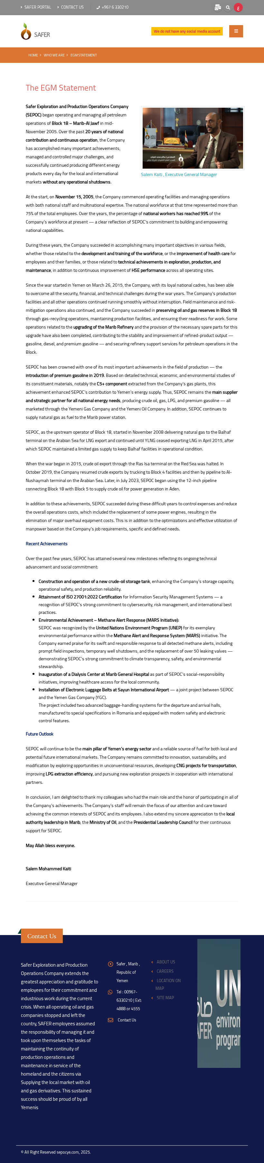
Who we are (54, 55)
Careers (165, 971)
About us (166, 962)
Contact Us (72, 7)
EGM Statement (84, 55)
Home (33, 55)
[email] (217, 7)
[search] (227, 7)
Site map (165, 997)
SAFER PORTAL (37, 7)
